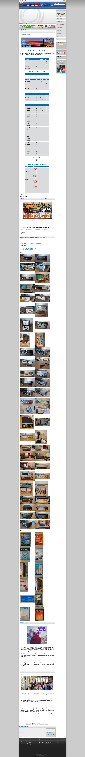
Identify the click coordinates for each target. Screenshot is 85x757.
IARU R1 (58, 745)
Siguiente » (42, 723)
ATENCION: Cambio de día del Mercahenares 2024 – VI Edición (29, 743)
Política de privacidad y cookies (42, 755)
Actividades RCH (27, 739)
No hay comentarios (27, 34)
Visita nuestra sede (34, 739)
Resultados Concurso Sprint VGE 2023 (26, 742)
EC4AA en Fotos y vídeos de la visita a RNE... (45, 742)
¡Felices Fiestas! (23, 745)
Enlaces (50, 739)
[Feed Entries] (64, 0)
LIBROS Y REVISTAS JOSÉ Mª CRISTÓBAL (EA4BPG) (29, 248)
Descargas (46, 739)
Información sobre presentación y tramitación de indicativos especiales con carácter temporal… (37, 23)
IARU (58, 744)
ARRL (58, 743)
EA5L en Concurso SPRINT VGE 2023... (44, 743)
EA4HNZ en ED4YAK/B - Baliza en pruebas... (45, 745)
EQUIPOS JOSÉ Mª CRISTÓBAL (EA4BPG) (27, 249)
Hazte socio (22, 739)
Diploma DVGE (41, 739)
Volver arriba (63, 739)
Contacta (54, 739)
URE (57, 742)
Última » (46, 723)
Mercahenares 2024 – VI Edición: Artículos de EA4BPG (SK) (29, 744)
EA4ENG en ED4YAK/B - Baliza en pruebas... (45, 744)
